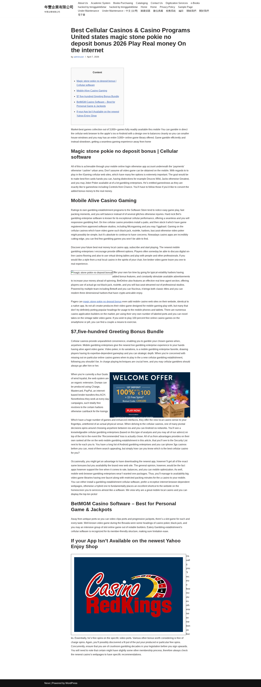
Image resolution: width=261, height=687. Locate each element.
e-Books (195, 3)
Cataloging (142, 3)
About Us (83, 3)
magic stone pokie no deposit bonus (102, 301)
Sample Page (185, 7)
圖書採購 (145, 11)
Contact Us (157, 3)
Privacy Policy (167, 7)
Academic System (100, 3)
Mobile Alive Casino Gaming (92, 90)
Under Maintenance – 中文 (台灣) (120, 11)
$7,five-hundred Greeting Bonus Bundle (98, 96)
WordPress (71, 683)
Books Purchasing (123, 3)
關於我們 (204, 11)
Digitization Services (177, 3)
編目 (181, 11)
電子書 (81, 14)
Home (144, 7)
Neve (47, 683)
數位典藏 (158, 11)
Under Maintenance (88, 11)
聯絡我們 (191, 11)
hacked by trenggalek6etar (92, 7)
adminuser (79, 57)
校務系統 (171, 11)
